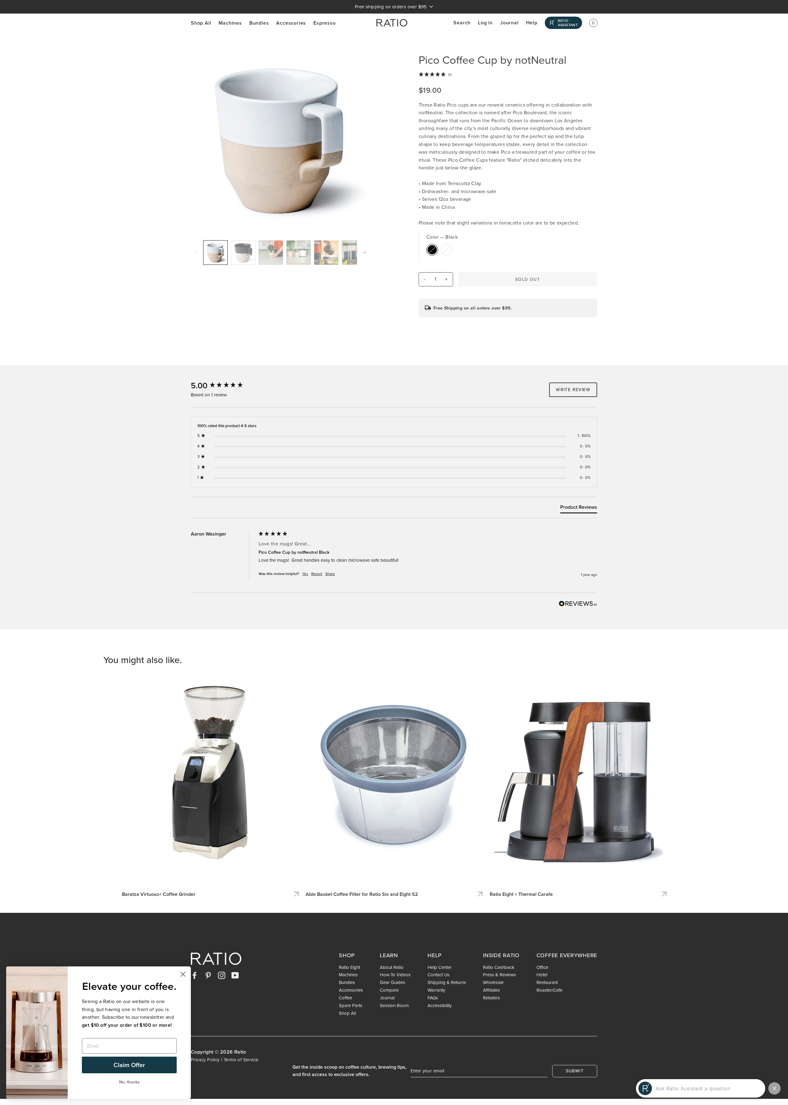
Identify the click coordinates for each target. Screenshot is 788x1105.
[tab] (578, 508)
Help (531, 22)
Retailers (491, 998)
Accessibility (440, 1005)
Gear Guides (392, 982)
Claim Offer (129, 1064)
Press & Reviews (499, 975)
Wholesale (493, 982)
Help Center (440, 967)
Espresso (324, 22)
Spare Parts (350, 1005)
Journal (509, 22)
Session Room (394, 1005)
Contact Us (438, 975)
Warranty (436, 990)
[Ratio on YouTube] (235, 975)
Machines (230, 22)
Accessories (291, 22)
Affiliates (491, 990)
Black (432, 250)
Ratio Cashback (498, 967)
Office (542, 967)
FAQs (433, 998)
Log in (485, 22)
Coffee (345, 998)
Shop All (201, 22)
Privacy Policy (205, 1059)
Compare (389, 990)
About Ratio (392, 967)
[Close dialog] (183, 974)
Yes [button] (305, 573)
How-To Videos (395, 975)
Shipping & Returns (447, 982)
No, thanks (129, 1082)
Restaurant (547, 982)
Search (462, 22)
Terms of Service (241, 1059)
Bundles (259, 22)
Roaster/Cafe (549, 990)
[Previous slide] (196, 252)
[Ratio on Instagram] (221, 975)
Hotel (542, 975)
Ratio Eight (349, 967)
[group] (223, 385)
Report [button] (316, 573)
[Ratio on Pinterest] (208, 975)
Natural (446, 250)
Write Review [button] (573, 390)
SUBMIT (575, 1071)
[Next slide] (364, 252)
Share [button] (330, 573)
